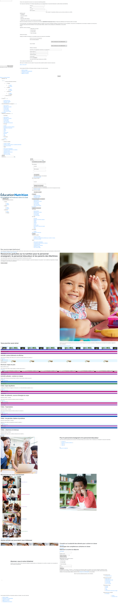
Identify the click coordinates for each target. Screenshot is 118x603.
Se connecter (36, 174)
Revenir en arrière (3, 65)
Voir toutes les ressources (8, 122)
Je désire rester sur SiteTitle (12, 252)
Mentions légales (25, 70)
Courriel (35, 166)
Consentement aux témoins (7, 601)
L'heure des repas (7, 150)
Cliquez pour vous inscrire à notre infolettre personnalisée (31, 20)
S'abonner (62, 568)
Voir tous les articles (7, 145)
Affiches (35, 222)
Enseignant (23, 14)
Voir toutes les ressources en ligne (111, 590)
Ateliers (35, 220)
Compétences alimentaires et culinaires (10, 149)
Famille (5, 138)
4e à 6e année (33, 30)
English (10, 85)
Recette (106, 587)
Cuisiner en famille (7, 143)
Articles (33, 233)
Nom (31, 7)
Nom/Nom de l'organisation (35, 49)
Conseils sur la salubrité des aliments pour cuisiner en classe (44, 237)
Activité (5, 125)
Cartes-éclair (6, 132)
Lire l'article (3, 545)
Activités (35, 218)
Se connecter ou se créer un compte (38, 161)
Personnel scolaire (24, 15)
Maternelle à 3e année (34, 28)
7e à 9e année (33, 31)
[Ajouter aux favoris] (2, 347)
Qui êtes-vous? (62, 553)
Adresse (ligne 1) (33, 51)
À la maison (4, 112)
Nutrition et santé (7, 153)
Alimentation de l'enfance (38, 245)
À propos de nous (7, 100)
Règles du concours (25, 73)
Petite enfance (6, 105)
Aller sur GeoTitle (4, 252)
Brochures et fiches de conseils (39, 226)
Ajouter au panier (4, 348)
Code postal (32, 56)
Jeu (4, 134)
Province (31, 57)
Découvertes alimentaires (8, 148)
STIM (4, 135)
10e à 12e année (33, 33)
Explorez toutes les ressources (65, 345)
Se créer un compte (37, 192)
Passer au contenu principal (5, 77)
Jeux (35, 227)
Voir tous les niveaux (7, 111)
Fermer (59, 76)
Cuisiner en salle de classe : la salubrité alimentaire (12, 144)
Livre (4, 131)
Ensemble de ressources (8, 127)
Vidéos (35, 221)
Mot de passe (32, 10)
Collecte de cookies (25, 72)
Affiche (5, 130)
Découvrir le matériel (63, 448)
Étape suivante (10, 65)
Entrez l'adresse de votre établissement (58, 41)
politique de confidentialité (84, 571)
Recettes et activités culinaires (9, 126)
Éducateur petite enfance (25, 18)
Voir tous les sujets (7, 154)
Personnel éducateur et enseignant (38, 198)
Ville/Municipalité (33, 54)
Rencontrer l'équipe (7, 101)
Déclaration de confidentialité (27, 71)
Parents (22, 17)
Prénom (31, 5)
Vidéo (5, 129)
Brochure (5, 133)
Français (10, 86)
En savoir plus (3, 358)
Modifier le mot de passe (38, 185)
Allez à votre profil (23, 64)
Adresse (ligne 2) (33, 52)
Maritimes (5, 198)
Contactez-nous (6, 102)
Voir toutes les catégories (5, 538)
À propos (34, 194)
